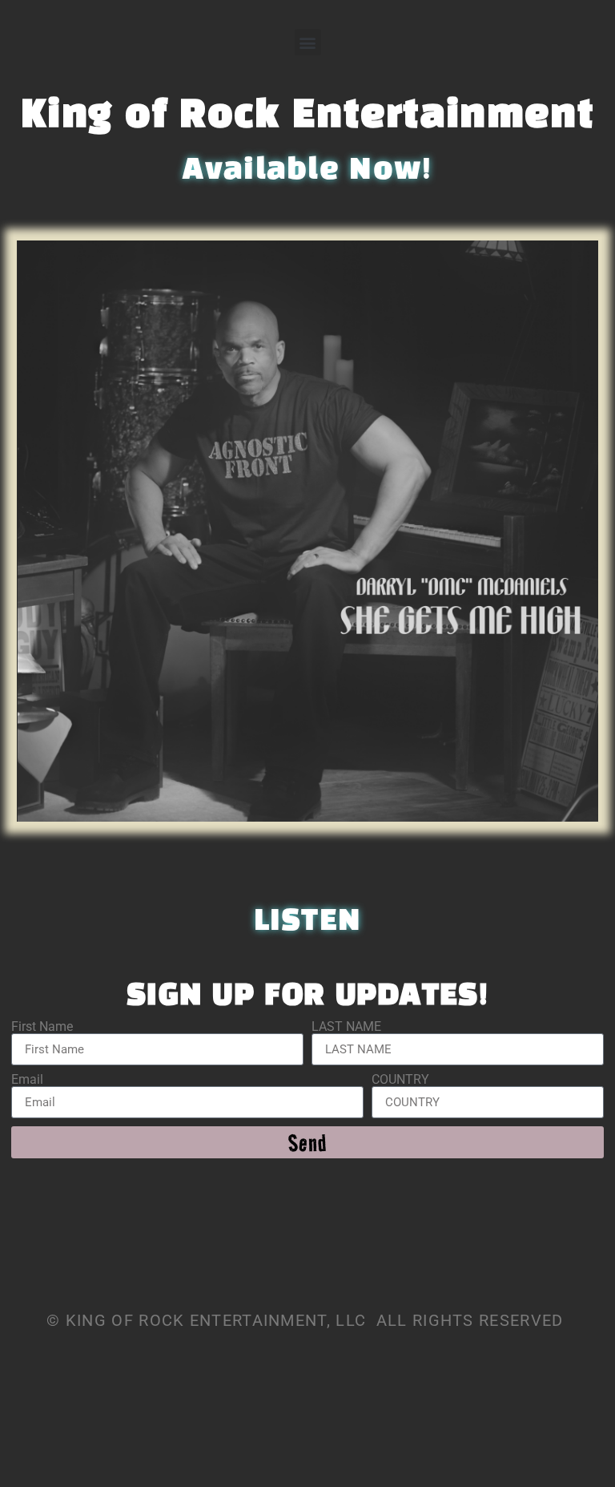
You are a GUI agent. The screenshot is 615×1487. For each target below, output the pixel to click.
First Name (42, 1026)
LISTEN (308, 921)
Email (27, 1079)
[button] (308, 42)
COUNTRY (400, 1079)
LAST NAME (346, 1026)
